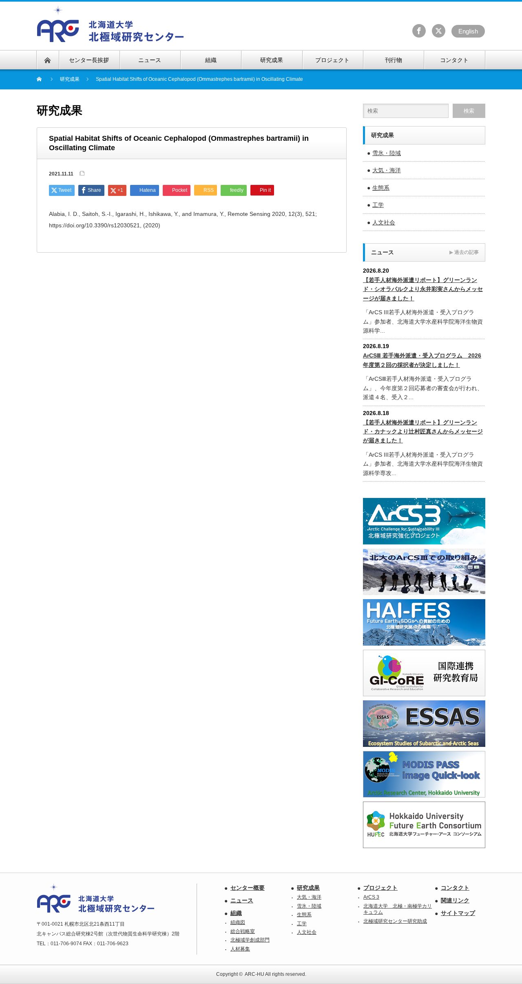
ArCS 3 (371, 897)
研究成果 (308, 887)
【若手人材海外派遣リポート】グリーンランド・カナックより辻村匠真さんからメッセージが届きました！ (423, 431)
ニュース (241, 900)
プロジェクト (380, 887)
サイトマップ (458, 913)
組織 (236, 913)
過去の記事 (464, 252)
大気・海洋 (386, 170)
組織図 (237, 922)
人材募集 (240, 949)
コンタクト (455, 887)
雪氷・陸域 (386, 153)
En (468, 31)
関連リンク (455, 900)
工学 (378, 205)
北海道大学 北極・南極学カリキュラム (397, 909)
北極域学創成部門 (250, 940)
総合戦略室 (242, 931)
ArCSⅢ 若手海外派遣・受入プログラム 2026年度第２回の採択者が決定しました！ (422, 360)
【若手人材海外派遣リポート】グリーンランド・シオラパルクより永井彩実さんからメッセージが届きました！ (423, 289)
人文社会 (383, 222)
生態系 (380, 187)
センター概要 (247, 887)
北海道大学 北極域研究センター (111, 24)
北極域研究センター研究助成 (395, 921)
